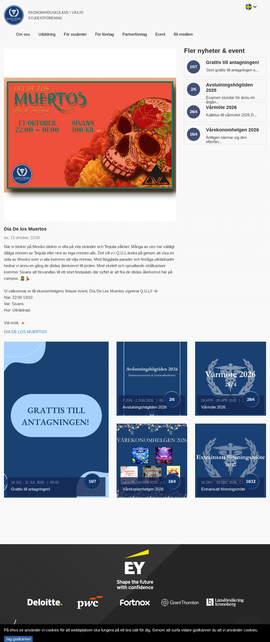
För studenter (75, 34)
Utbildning (46, 34)
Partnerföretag (134, 34)
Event (160, 34)
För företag (104, 34)
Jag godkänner (18, 639)
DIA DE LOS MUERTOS (26, 331)
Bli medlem (183, 34)
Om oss (23, 34)
